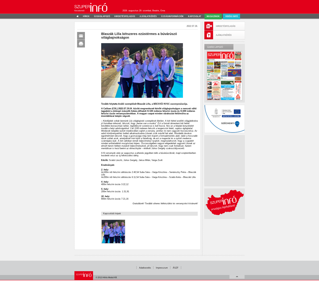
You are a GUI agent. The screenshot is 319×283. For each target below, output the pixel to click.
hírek (86, 16)
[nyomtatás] (81, 43)
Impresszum (162, 268)
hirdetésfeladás (124, 16)
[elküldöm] (81, 36)
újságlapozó (102, 16)
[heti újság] (224, 76)
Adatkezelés (145, 268)
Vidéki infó (231, 16)
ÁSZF (175, 268)
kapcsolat (194, 16)
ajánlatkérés (148, 16)
